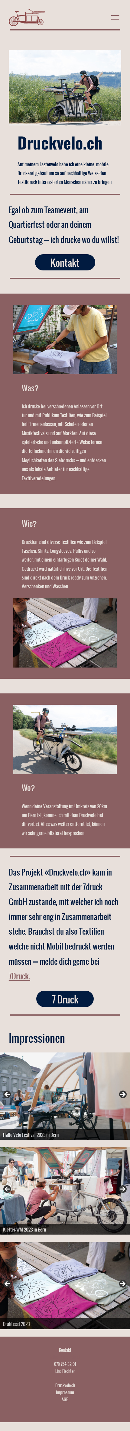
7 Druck (65, 999)
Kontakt (65, 262)
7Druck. (19, 975)
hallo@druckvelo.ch (65, 1356)
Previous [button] (7, 1094)
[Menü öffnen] (115, 17)
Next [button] (122, 1094)
